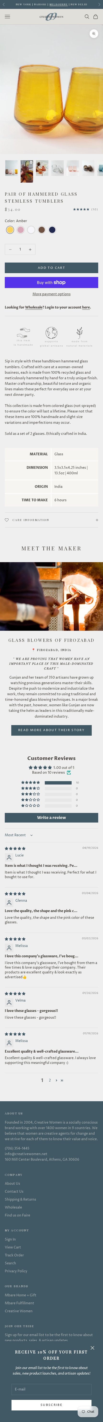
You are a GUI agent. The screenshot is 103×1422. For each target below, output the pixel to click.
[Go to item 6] (88, 168)
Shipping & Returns (20, 1199)
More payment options (52, 294)
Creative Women (19, 1311)
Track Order (14, 1255)
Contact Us (14, 1191)
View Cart (13, 1247)
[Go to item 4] (57, 168)
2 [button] (50, 1080)
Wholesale (13, 1207)
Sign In (10, 1239)
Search (10, 1263)
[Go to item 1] (11, 168)
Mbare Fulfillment (19, 1303)
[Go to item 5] (73, 168)
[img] (15, 848)
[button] (30, 783)
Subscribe (51, 1405)
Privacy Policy (16, 1271)
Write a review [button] (51, 817)
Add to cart (51, 268)
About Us (12, 1183)
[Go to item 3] (42, 168)
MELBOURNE (59, 4)
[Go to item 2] (27, 171)
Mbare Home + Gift (20, 1295)
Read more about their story (51, 730)
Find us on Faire (17, 1215)
